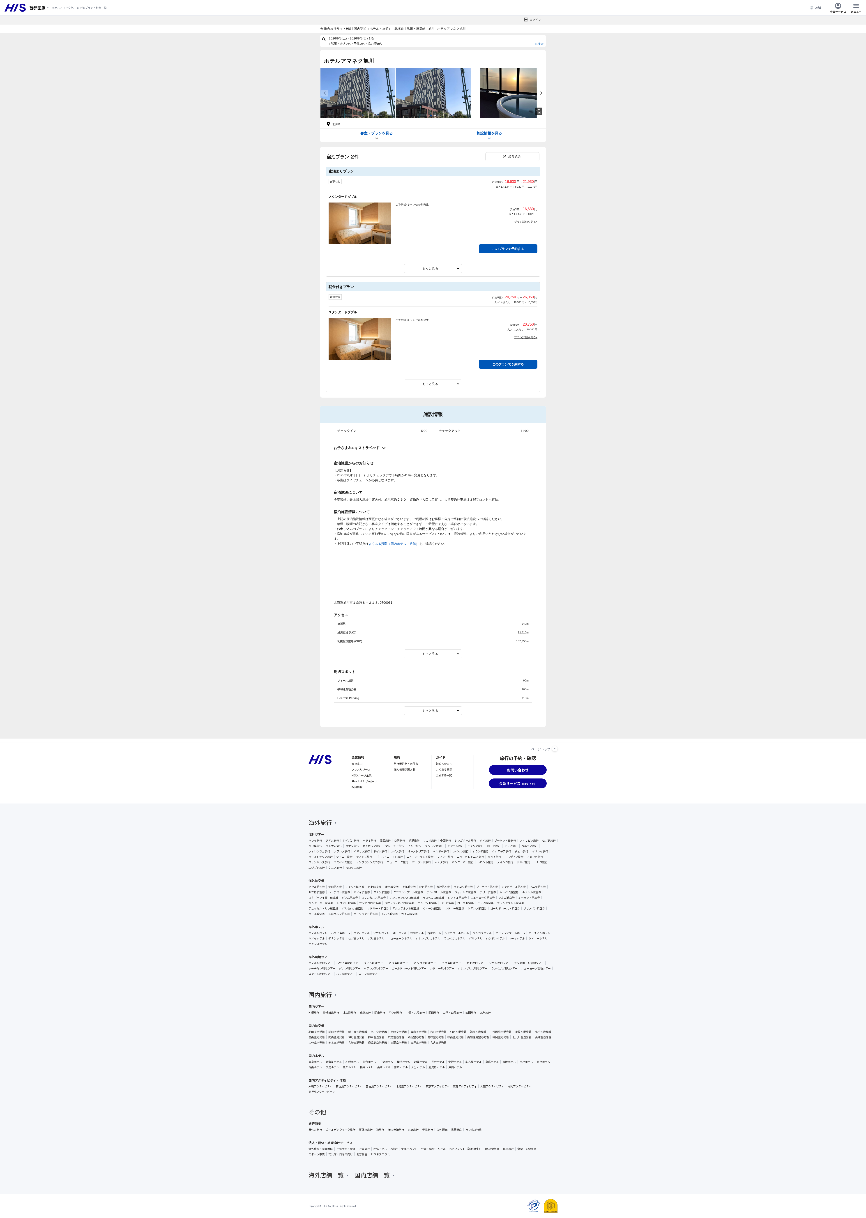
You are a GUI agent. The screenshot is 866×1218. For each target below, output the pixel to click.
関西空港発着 (336, 1037)
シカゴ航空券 (506, 897)
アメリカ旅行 (535, 857)
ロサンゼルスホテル (428, 938)
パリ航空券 (447, 903)
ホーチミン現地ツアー (322, 968)
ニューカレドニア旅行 (470, 857)
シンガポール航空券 (514, 887)
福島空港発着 (478, 1032)
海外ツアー (316, 834)
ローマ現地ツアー (369, 974)
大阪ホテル (509, 1062)
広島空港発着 (396, 1037)
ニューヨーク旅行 (397, 862)
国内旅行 (320, 994)
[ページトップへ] (554, 748)
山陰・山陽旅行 (452, 1012)
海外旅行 (320, 822)
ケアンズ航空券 (477, 908)
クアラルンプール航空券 (408, 892)
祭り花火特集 (473, 1129)
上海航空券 (409, 887)
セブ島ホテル (356, 938)
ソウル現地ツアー (500, 963)
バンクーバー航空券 (321, 903)
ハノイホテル (317, 938)
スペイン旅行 (461, 851)
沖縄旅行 (314, 1012)
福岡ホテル (366, 1067)
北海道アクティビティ (409, 1086)
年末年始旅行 (396, 1129)
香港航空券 (391, 887)
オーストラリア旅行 (321, 857)
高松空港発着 (436, 1037)
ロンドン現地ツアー (321, 974)
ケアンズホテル (318, 944)
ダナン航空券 (381, 892)
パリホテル (475, 938)
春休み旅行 (315, 1129)
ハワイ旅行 (315, 840)
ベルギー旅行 (441, 851)
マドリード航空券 (378, 908)
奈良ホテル (543, 1062)
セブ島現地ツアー (452, 963)
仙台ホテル (369, 1062)
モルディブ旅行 (514, 857)
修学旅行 (508, 1149)
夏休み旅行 (366, 1129)
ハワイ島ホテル (340, 933)
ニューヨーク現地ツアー (536, 968)
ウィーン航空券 (432, 908)
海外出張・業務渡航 (321, 1149)
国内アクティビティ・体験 (327, 1080)
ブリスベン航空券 (534, 908)
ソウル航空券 (317, 887)
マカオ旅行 (430, 840)
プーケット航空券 (487, 887)
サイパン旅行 (351, 840)
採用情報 (357, 787)
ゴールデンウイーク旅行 (340, 1129)
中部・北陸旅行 (415, 1012)
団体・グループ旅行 (385, 1149)
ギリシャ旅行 (540, 851)
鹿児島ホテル (436, 1067)
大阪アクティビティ (492, 1086)
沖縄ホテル (455, 1067)
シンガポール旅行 (465, 840)
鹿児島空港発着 (377, 1042)
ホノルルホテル (318, 933)
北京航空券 (426, 887)
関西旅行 (433, 1012)
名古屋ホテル (473, 1062)
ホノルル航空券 (531, 892)
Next (541, 93)
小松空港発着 (543, 1032)
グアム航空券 (350, 897)
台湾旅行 (399, 840)
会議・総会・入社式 (433, 1149)
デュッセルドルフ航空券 (323, 908)
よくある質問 (444, 769)
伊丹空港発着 (356, 1037)
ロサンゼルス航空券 (374, 897)
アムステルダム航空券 (405, 908)
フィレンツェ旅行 (319, 851)
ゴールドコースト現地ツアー (409, 968)
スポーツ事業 (317, 1154)
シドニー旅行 (344, 857)
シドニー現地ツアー (442, 968)
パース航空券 (317, 914)
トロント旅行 (485, 862)
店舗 (818, 8)
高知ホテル (349, 1067)
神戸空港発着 (376, 1037)
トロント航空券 (346, 903)
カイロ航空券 (409, 914)
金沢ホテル (455, 1062)
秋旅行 (380, 1129)
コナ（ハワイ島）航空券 (323, 897)
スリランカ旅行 (434, 846)
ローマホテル (517, 938)
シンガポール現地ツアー (529, 963)
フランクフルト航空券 (510, 903)
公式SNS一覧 (444, 775)
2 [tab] (435, 115)
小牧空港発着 (523, 1032)
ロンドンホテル (495, 938)
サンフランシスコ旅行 (369, 862)
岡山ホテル (315, 1067)
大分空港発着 (317, 1042)
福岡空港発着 (501, 1037)
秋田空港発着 (438, 1032)
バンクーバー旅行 (463, 862)
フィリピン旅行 (529, 840)
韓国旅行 (385, 840)
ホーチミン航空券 (339, 892)
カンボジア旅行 (372, 846)
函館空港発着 (399, 1032)
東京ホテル (315, 1062)
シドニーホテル (537, 938)
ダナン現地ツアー (349, 968)
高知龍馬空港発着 (478, 1037)
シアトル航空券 (457, 897)
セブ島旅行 (549, 840)
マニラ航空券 (538, 887)
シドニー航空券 (454, 908)
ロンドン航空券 (427, 903)
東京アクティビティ (437, 1086)
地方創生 (361, 1154)
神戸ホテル (526, 1062)
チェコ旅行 (521, 851)
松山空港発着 (455, 1037)
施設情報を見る (489, 133)
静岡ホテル (421, 1062)
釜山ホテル (400, 933)
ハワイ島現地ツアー (348, 963)
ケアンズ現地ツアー (376, 968)
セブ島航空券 (317, 892)
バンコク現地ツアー (426, 963)
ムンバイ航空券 (509, 892)
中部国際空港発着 (500, 1032)
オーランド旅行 (421, 862)
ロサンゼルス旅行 (319, 862)
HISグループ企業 (362, 775)
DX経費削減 (492, 1149)
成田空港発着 (336, 1032)
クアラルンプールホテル (510, 933)
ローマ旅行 (494, 846)
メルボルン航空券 (339, 914)
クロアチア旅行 (501, 851)
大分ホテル (418, 1067)
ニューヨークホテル (400, 938)
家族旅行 (413, 1129)
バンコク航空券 (463, 887)
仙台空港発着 (458, 1032)
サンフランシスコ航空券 (404, 897)
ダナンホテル (336, 938)
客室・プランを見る (376, 133)
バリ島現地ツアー (399, 963)
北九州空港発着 (521, 1037)
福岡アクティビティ (519, 1086)
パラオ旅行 (369, 840)
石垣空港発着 (418, 1042)
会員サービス (838, 11)
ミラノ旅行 (511, 846)
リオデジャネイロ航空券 (399, 903)
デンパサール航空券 (439, 892)
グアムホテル (362, 933)
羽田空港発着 (317, 1032)
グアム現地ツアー (374, 963)
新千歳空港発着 (357, 1032)
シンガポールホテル (457, 933)
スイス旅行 (397, 851)
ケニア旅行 (335, 867)
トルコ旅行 (541, 862)
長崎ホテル (384, 1067)
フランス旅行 (342, 851)
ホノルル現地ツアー (321, 963)
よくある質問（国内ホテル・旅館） (394, 544)
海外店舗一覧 (326, 1175)
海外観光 (442, 1129)
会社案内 (357, 763)
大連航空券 (443, 887)
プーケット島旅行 (505, 840)
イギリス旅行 (362, 851)
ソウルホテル (381, 933)
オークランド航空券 (365, 914)
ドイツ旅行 (380, 851)
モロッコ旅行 (353, 867)
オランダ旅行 (480, 851)
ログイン (535, 19)
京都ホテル (492, 1062)
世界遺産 (456, 1129)
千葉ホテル (386, 1062)
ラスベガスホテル (454, 938)
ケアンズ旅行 (364, 857)
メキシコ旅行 (505, 862)
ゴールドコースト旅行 (389, 857)
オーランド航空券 (529, 897)
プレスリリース (361, 769)
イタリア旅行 (475, 846)
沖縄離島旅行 (331, 1012)
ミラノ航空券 (485, 903)
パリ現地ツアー (345, 974)
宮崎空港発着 (356, 1042)
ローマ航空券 (465, 903)
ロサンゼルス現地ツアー (472, 968)
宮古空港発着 (438, 1042)
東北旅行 (365, 1012)
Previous (324, 93)
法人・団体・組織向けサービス (331, 1142)
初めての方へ (444, 763)
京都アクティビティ (465, 1086)
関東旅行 (379, 1012)
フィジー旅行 (445, 857)
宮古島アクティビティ (379, 1086)
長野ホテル (438, 1062)
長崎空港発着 (543, 1037)
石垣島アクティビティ (349, 1086)
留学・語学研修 (526, 1149)
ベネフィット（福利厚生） (465, 1149)
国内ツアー (316, 1006)
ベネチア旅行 (529, 846)
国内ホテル (316, 1055)
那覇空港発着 (399, 1042)
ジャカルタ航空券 (465, 892)
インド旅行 (414, 846)
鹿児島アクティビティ (322, 1092)
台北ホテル (417, 933)
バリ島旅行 (315, 846)
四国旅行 (470, 1012)
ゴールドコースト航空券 (505, 908)
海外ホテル (316, 927)
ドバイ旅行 (523, 862)
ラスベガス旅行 (343, 862)
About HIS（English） (365, 781)
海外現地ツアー (319, 957)
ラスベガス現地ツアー (504, 968)
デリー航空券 (488, 892)
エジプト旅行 (317, 867)
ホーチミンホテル (539, 933)
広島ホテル (332, 1067)
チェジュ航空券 (354, 887)
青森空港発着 (418, 1032)
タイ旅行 (485, 840)
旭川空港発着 (379, 1032)
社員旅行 (364, 1149)
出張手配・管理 (345, 1149)
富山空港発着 (317, 1037)
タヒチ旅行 (494, 857)
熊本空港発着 (336, 1042)
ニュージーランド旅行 (419, 857)
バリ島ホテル (376, 938)
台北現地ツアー (476, 963)
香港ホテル (434, 933)
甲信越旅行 (395, 1012)
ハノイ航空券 (362, 892)
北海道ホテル (334, 1062)
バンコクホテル (482, 933)
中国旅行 (445, 840)
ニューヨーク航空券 (482, 897)
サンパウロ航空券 (370, 903)
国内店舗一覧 (372, 1175)
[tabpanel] (358, 93)
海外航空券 (316, 880)
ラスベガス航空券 (433, 897)
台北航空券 (374, 887)
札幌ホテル (352, 1062)
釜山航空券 (335, 887)
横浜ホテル (403, 1062)
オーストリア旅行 (418, 851)
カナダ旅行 (441, 862)
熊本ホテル (401, 1067)
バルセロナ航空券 (353, 908)
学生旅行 (427, 1129)
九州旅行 (485, 1012)
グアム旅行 (332, 840)
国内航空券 (316, 1025)
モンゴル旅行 (455, 846)
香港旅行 (414, 840)
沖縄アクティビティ (320, 1086)
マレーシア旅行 (394, 846)
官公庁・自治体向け (340, 1154)
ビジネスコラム (380, 1154)
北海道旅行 (349, 1012)
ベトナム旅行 (334, 846)
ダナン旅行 (352, 846)
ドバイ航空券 (389, 914)
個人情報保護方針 (404, 769)
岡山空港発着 (416, 1037)
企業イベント (409, 1149)
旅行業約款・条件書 (406, 763)
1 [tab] (431, 115)
